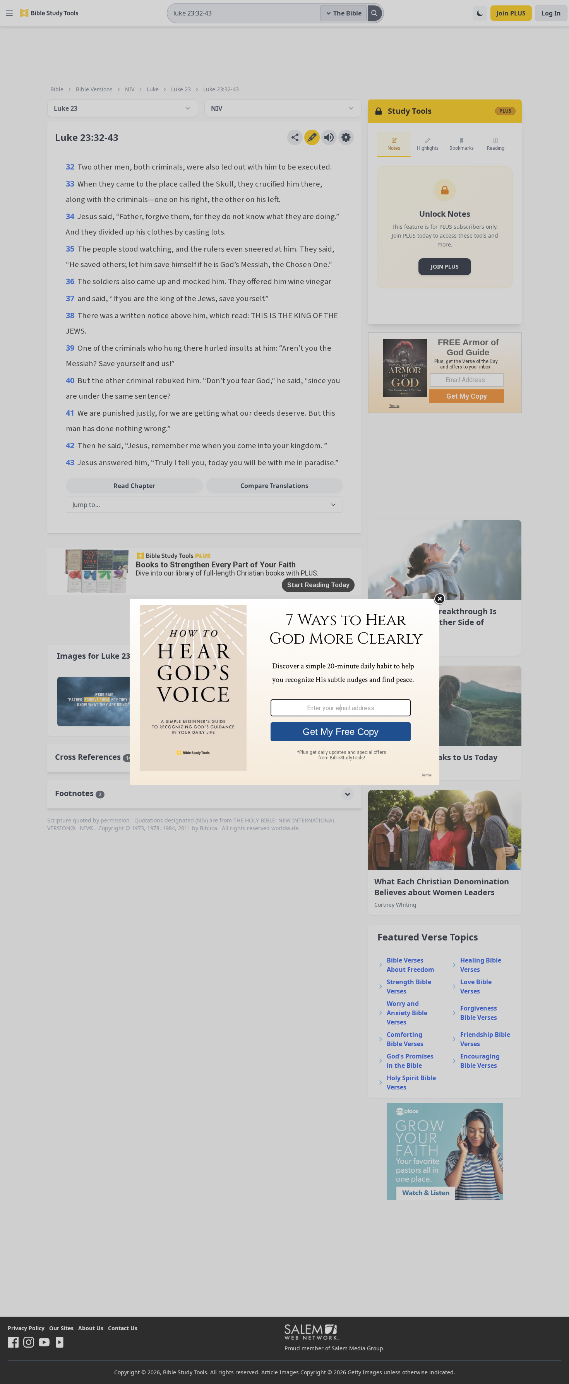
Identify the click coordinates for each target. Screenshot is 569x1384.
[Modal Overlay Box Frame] (284, 692)
